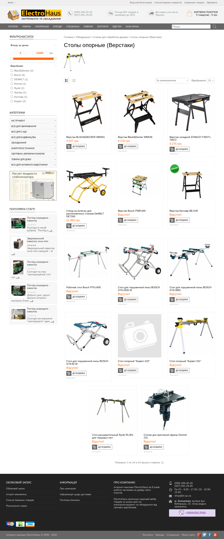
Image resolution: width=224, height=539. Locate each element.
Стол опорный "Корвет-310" (134, 361)
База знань (132, 26)
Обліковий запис (15, 488)
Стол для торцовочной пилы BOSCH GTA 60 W (87, 362)
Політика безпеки (70, 500)
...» (50, 230)
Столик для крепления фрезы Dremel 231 (165, 436)
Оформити (211, 2)
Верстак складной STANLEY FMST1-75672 (190, 138)
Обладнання (83, 37)
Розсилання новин (16, 505)
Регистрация (145, 2)
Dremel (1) (20, 83)
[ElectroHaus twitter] (204, 535)
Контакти (102, 26)
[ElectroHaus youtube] (215, 535)
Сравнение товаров (194, 2)
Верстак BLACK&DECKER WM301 (85, 137)
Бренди (57, 26)
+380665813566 (195, 512)
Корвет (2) (20, 101)
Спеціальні (72, 26)
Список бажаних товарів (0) (168, 2)
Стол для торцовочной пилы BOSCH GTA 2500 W (139, 289)
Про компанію (68, 488)
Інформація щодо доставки (75, 494)
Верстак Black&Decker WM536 (135, 137)
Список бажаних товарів (20, 500)
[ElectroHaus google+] (199, 535)
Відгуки (117, 26)
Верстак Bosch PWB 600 (132, 210)
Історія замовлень (16, 494)
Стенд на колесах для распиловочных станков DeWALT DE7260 (85, 213)
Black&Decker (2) (23, 70)
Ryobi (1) (19, 88)
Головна (68, 37)
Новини (88, 26)
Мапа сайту (188, 534)
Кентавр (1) (20, 96)
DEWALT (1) (21, 79)
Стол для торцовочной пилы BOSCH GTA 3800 (190, 289)
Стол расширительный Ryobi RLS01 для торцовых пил (112, 436)
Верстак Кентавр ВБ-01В (184, 210)
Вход (132, 2)
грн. (51, 53)
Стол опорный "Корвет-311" (185, 361)
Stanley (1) (20, 92)
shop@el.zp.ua (182, 495)
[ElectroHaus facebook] (210, 535)
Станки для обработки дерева (110, 37)
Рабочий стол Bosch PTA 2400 (83, 287)
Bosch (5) (19, 75)
